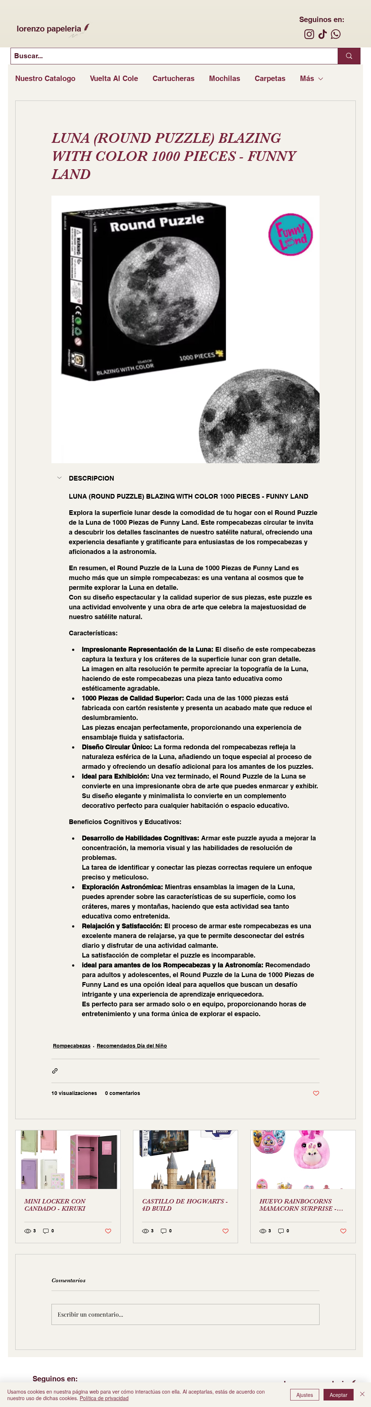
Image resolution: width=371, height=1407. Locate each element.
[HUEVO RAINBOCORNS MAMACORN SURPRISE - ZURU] (303, 1159)
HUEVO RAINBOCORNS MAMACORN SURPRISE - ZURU (298, 1205)
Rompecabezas (72, 1046)
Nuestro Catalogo (45, 78)
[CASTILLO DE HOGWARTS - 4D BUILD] (185, 1159)
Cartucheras (174, 78)
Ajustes (304, 1394)
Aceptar (338, 1394)
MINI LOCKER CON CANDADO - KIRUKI (54, 1205)
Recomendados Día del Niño (132, 1046)
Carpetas (270, 78)
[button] (185, 478)
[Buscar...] (349, 56)
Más (307, 78)
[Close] (362, 1394)
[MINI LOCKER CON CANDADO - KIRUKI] (68, 1159)
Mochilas (224, 78)
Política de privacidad (104, 1398)
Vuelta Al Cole (114, 78)
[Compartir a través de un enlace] (54, 1070)
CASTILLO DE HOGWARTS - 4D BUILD (185, 1205)
